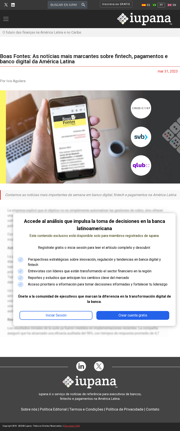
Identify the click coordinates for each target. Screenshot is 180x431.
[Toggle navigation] (7, 19)
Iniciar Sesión (56, 315)
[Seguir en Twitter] (6, 5)
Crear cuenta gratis (133, 315)
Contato (152, 409)
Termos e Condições (86, 409)
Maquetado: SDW (72, 426)
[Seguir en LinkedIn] (13, 5)
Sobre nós (29, 409)
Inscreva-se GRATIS (116, 4)
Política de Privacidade (124, 409)
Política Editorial (53, 409)
